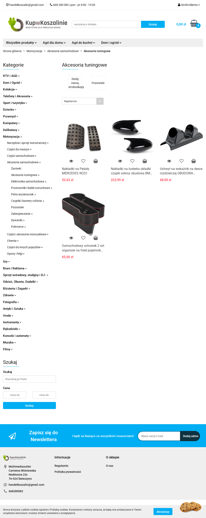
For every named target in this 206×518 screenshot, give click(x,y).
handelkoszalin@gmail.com (26, 484)
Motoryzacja (11, 136)
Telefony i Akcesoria (17, 96)
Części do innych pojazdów (24, 247)
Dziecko (9, 109)
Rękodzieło (11, 329)
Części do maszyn (18, 149)
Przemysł (9, 116)
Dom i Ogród (12, 83)
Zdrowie (8, 295)
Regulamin (61, 465)
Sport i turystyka (14, 103)
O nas (109, 465)
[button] (62, 457)
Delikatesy (10, 130)
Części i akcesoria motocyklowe (27, 234)
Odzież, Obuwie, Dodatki (19, 282)
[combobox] (83, 101)
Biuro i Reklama (14, 268)
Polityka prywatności (68, 471)
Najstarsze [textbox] (70, 101)
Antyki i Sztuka (13, 309)
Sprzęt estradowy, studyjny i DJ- (25, 275)
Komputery (10, 123)
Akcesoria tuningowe (24, 175)
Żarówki (16, 168)
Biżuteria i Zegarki (16, 288)
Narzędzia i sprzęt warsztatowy (27, 142)
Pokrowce (17, 226)
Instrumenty (11, 322)
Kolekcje (9, 89)
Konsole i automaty (16, 336)
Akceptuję (163, 511)
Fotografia (10, 302)
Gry (5, 261)
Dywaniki (17, 220)
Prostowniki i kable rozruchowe (30, 187)
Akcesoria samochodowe (23, 162)
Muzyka (8, 342)
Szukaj (29, 405)
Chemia (12, 240)
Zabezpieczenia (21, 213)
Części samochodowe (21, 155)
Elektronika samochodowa (28, 181)
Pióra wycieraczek (22, 194)
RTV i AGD (10, 76)
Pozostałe (17, 207)
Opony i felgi (15, 253)
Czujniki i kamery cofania (26, 200)
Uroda (7, 315)
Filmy (7, 349)
